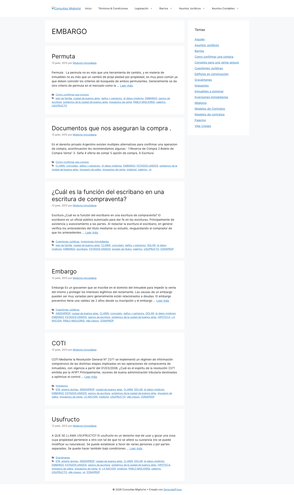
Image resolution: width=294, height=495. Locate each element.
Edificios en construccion (211, 74)
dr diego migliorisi (133, 98)
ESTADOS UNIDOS (147, 165)
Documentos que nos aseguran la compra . (111, 128)
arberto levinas (69, 389)
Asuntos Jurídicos (190, 8)
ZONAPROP (167, 248)
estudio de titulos (122, 248)
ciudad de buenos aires (86, 98)
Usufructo (66, 419)
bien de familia (64, 98)
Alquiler (200, 39)
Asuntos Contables (223, 8)
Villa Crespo (203, 126)
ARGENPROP (63, 313)
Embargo (64, 271)
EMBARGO (151, 98)
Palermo (200, 120)
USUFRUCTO (59, 105)
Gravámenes (63, 457)
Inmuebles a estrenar (209, 91)
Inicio (88, 8)
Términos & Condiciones (113, 8)
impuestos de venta (120, 102)
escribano (82, 248)
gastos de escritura (99, 317)
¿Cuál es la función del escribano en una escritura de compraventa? (108, 195)
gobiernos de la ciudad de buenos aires (85, 102)
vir (150, 169)
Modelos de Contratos (210, 108)
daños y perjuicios (111, 98)
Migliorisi (201, 103)
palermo (161, 102)
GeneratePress (173, 489)
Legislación (141, 8)
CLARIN (60, 165)
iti (100, 468)
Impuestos (62, 385)
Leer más (126, 85)
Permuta (63, 56)
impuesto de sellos (90, 169)
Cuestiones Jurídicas (67, 241)
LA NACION (90, 396)
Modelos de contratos (210, 114)
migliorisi (132, 169)
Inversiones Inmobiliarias (95, 241)
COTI (59, 343)
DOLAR (151, 245)
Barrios (163, 8)
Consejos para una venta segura (217, 62)
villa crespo (92, 320)
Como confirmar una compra (72, 94)
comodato (72, 165)
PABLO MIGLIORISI (144, 102)
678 (58, 389)
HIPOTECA (164, 317)
